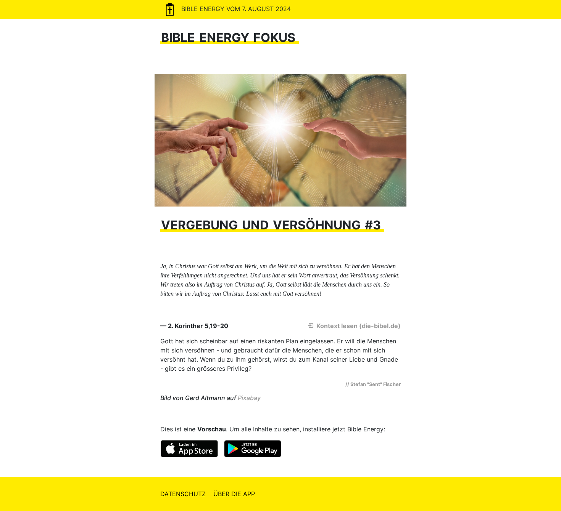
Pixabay (249, 398)
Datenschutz (183, 494)
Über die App (234, 494)
